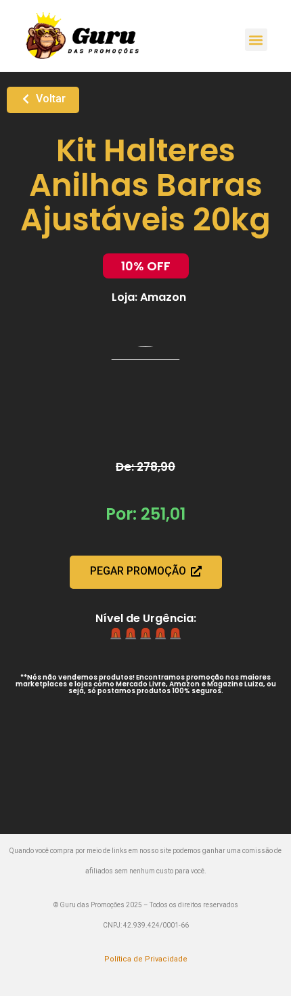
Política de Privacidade (145, 959)
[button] (256, 39)
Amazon (163, 297)
